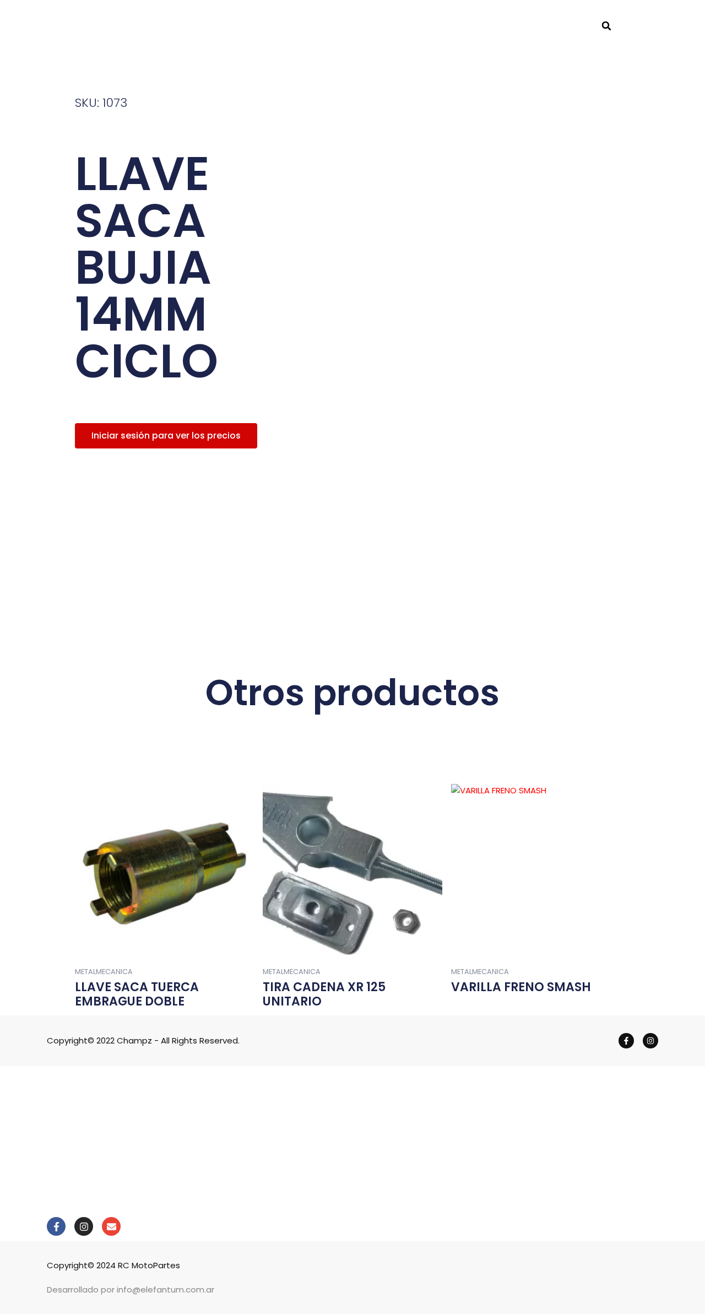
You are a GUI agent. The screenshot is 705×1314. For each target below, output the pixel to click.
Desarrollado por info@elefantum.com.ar (130, 1289)
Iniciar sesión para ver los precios (166, 435)
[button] (606, 26)
